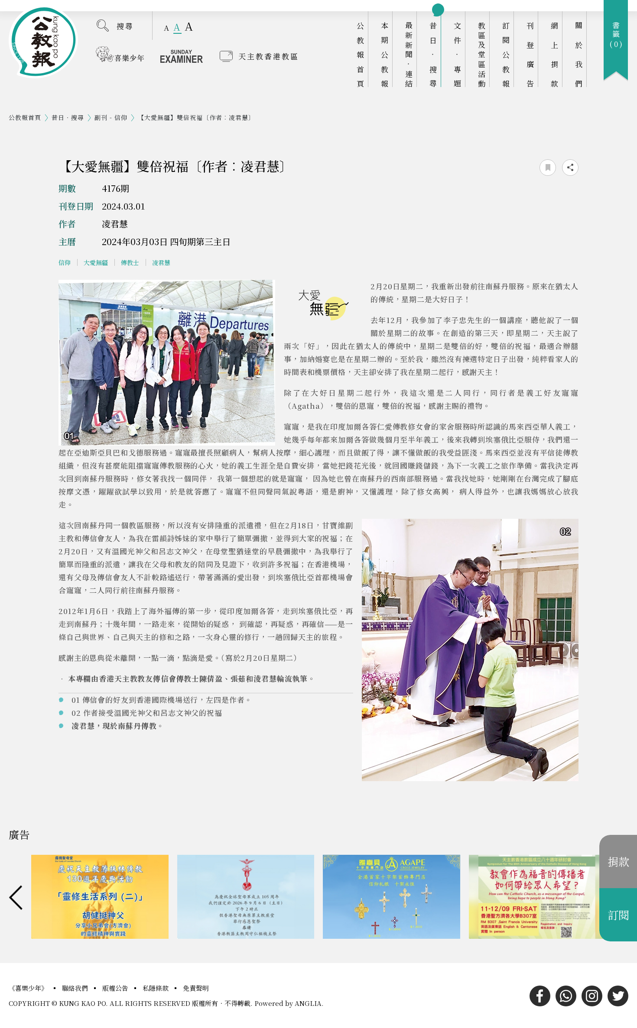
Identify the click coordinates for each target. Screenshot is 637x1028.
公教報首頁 (360, 54)
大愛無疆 (96, 262)
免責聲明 (196, 987)
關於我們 (578, 54)
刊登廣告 (530, 54)
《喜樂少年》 (29, 987)
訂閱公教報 (505, 54)
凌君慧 (161, 262)
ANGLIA (308, 1003)
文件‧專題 (457, 54)
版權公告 (116, 987)
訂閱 (618, 914)
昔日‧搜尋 (433, 54)
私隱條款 (156, 987)
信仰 (64, 262)
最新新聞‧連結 (408, 54)
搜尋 (125, 25)
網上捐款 (554, 54)
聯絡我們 (76, 987)
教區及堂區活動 (481, 54)
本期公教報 (384, 54)
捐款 (618, 861)
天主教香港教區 (268, 56)
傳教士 (130, 262)
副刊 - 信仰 (110, 117)
